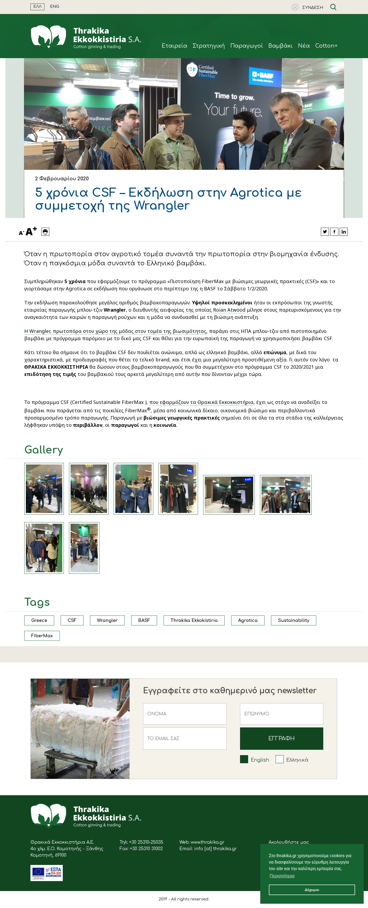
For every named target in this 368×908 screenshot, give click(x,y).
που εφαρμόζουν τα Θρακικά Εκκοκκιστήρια (201, 402)
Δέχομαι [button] (312, 890)
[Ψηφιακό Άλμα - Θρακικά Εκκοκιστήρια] (46, 879)
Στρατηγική (209, 46)
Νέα (304, 46)
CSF (72, 620)
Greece (39, 620)
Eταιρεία (174, 46)
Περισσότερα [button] (282, 876)
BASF (144, 620)
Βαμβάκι (280, 46)
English (260, 760)
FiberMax (42, 636)
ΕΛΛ (37, 6)
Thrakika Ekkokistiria (194, 620)
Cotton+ (326, 46)
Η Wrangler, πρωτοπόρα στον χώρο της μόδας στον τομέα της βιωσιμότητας (115, 331)
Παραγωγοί (246, 46)
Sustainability (293, 620)
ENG (54, 6)
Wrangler (107, 620)
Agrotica (248, 620)
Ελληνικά (297, 760)
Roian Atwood (229, 310)
